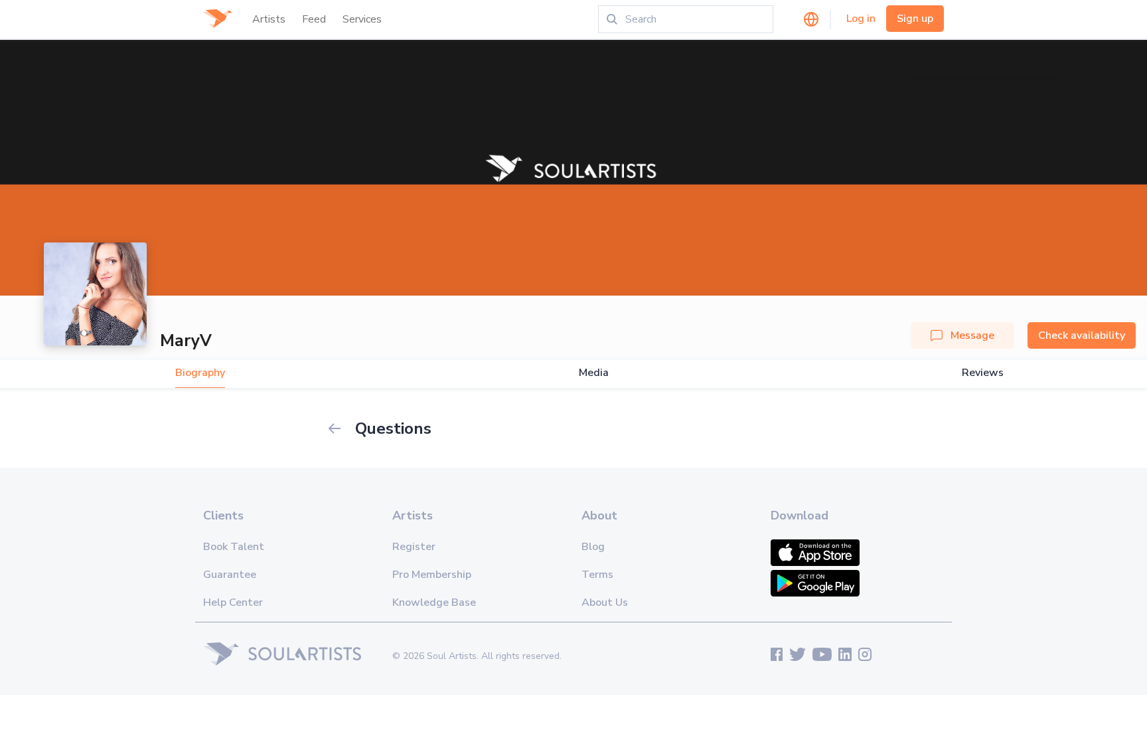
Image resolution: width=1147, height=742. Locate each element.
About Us (604, 602)
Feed (314, 19)
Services (362, 19)
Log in (861, 18)
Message (972, 335)
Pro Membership (431, 574)
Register (413, 546)
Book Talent (233, 546)
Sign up (915, 18)
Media (594, 373)
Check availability (1081, 335)
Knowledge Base (434, 602)
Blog (593, 546)
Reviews (983, 373)
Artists (268, 19)
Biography (200, 373)
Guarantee (229, 574)
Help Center (233, 602)
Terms (597, 574)
